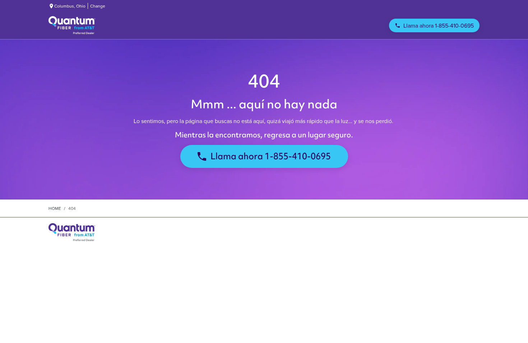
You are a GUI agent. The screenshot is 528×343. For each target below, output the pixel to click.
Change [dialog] (97, 6)
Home (54, 208)
